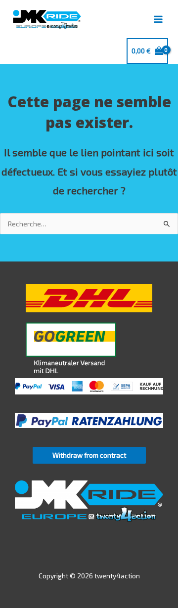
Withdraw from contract (89, 455)
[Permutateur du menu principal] (158, 19)
